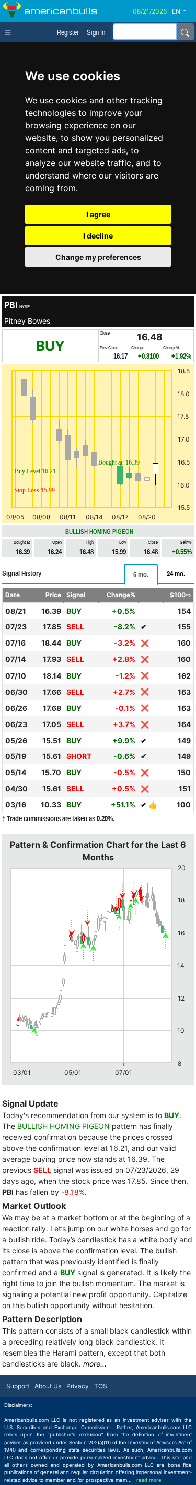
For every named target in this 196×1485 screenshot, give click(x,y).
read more (149, 1480)
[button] (183, 11)
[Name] (185, 31)
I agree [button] (98, 214)
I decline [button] (98, 235)
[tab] (141, 574)
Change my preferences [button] (98, 257)
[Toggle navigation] (10, 32)
